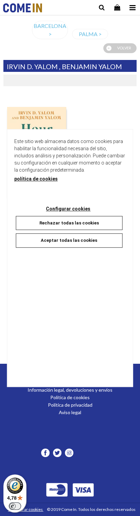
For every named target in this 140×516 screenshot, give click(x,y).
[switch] (15, 506)
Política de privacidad (70, 405)
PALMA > (90, 34)
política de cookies (36, 179)
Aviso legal (70, 412)
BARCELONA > (50, 29)
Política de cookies (70, 397)
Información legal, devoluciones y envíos (70, 390)
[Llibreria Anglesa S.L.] (22, 9)
